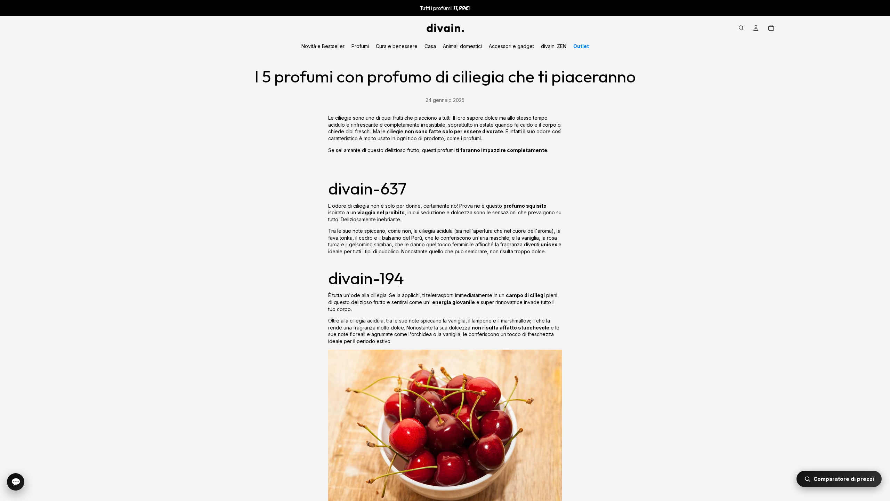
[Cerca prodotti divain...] (741, 27)
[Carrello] (771, 27)
